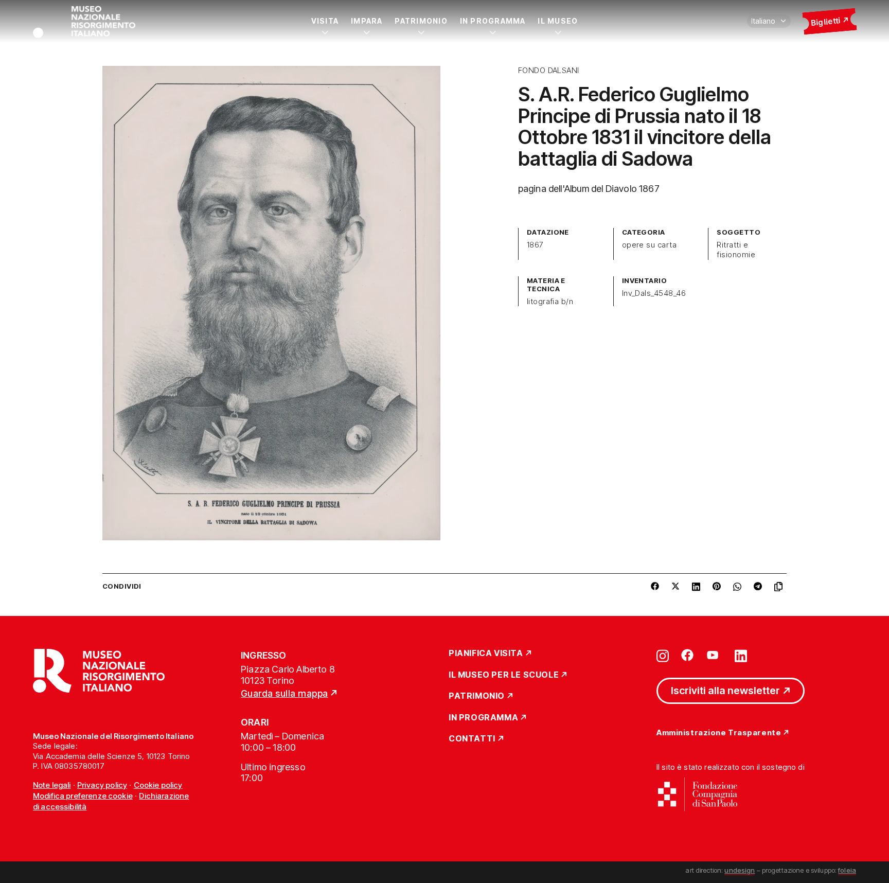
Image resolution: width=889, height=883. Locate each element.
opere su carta (649, 245)
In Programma (493, 20)
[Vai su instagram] (662, 655)
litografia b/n (550, 301)
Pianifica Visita (486, 653)
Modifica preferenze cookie (83, 796)
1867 (535, 245)
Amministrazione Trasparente (718, 733)
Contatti (472, 739)
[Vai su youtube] (714, 655)
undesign (739, 870)
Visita (325, 20)
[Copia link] (780, 586)
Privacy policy (102, 785)
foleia (847, 870)
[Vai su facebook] (687, 655)
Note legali (52, 785)
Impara (366, 20)
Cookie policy (158, 785)
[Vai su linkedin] (741, 655)
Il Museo (558, 20)
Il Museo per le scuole (504, 675)
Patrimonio (421, 20)
